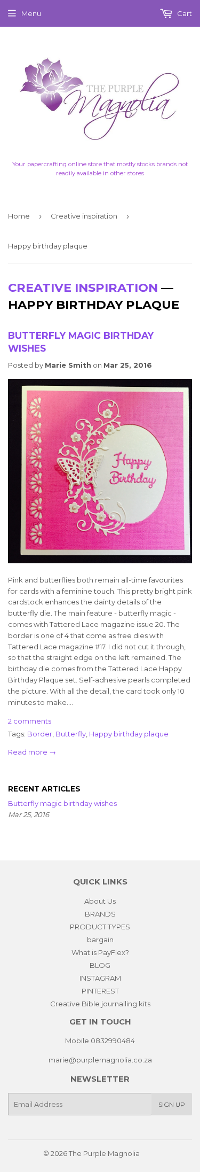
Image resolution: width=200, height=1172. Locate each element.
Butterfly (70, 733)
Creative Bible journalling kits (100, 1003)
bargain (100, 939)
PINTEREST (100, 991)
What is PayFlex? (100, 952)
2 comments (29, 721)
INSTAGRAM (100, 978)
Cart (183, 13)
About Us (100, 901)
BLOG (100, 965)
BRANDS (100, 914)
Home (19, 216)
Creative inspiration (84, 216)
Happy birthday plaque (129, 733)
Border (39, 733)
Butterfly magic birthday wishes (62, 803)
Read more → (32, 752)
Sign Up (171, 1104)
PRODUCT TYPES (100, 926)
